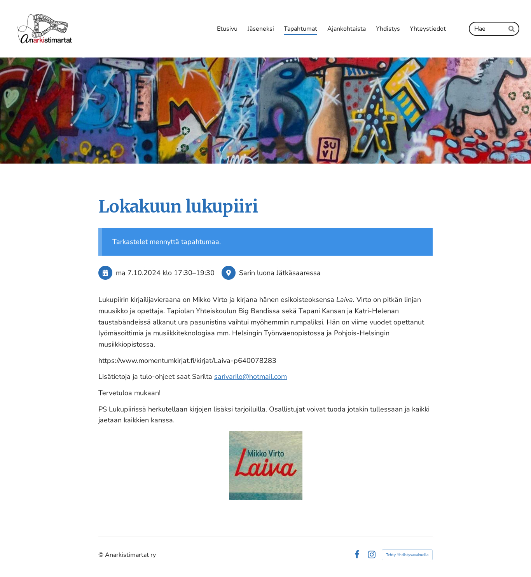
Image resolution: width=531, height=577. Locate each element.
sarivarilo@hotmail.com (250, 376)
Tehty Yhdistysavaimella (407, 555)
